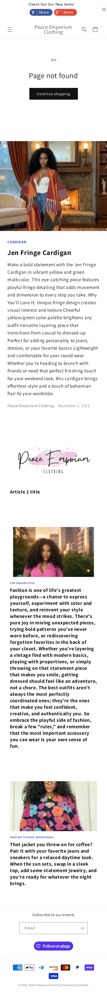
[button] (9, 29)
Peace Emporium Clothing (45, 985)
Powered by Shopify (76, 985)
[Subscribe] (81, 928)
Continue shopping (53, 93)
